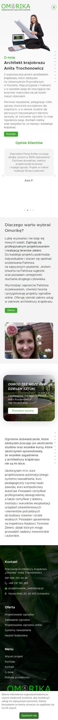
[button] (3, 175)
